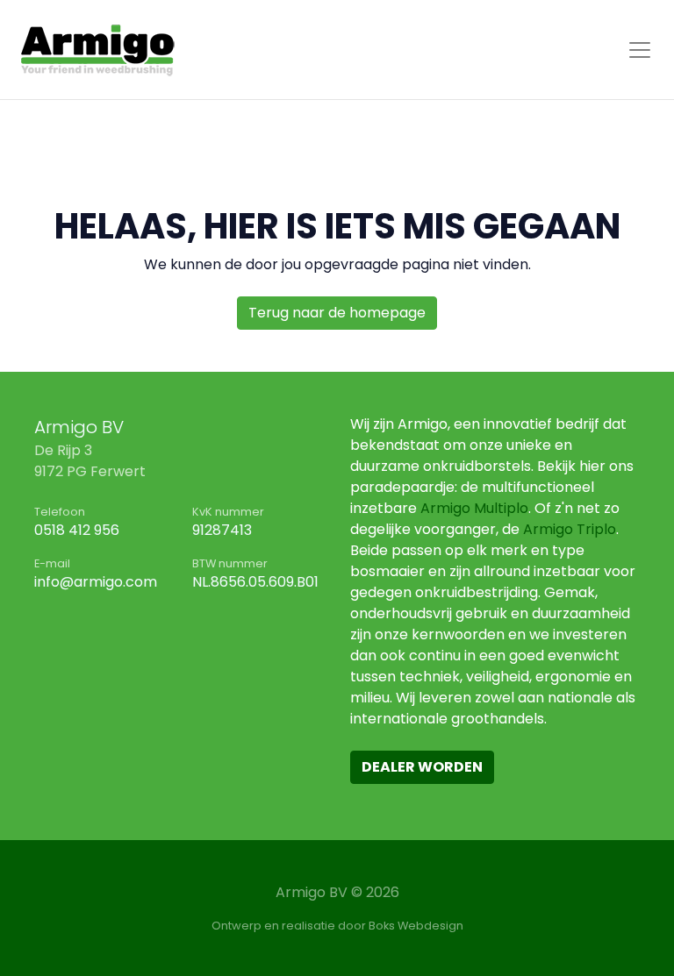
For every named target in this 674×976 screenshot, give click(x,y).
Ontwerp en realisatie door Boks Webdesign (337, 925)
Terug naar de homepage (337, 313)
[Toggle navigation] (640, 50)
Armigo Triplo (569, 529)
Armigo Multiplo (474, 508)
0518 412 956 (76, 530)
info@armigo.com (95, 582)
